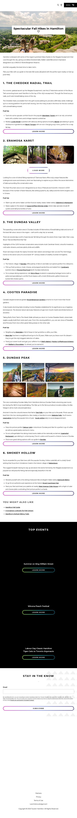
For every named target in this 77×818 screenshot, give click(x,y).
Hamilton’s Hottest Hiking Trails (17, 514)
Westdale (19, 332)
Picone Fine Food (23, 270)
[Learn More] (38, 548)
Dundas (23, 264)
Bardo (57, 122)
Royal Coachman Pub (51, 483)
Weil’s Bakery (46, 341)
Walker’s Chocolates (16, 344)
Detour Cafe (27, 427)
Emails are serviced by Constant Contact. (22, 700)
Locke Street (16, 122)
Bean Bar (9, 335)
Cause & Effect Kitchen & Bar (37, 206)
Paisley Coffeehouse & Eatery (63, 341)
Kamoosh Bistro (63, 480)
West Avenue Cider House (48, 486)
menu (68, 5)
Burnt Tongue (30, 124)
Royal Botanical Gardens (36, 300)
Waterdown (53, 463)
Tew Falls (39, 412)
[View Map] (61, 5)
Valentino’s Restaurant (64, 203)
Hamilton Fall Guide (13, 507)
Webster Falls (57, 415)
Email (5, 687)
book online (39, 418)
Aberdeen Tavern (48, 115)
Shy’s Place (35, 273)
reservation (7, 418)
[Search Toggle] (58, 5)
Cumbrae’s (65, 267)
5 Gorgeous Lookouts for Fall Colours (19, 511)
